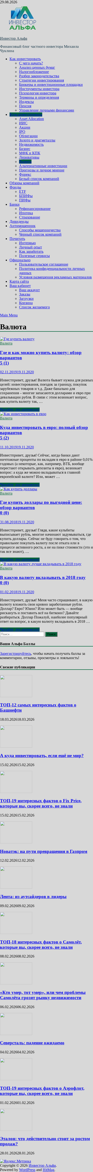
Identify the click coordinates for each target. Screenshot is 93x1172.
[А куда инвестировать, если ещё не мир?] (16, 746)
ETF (22, 192)
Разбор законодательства (39, 76)
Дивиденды (19, 221)
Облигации (28, 136)
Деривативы (29, 157)
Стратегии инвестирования (41, 80)
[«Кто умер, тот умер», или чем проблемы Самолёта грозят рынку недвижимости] (16, 983)
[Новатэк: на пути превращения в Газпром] (16, 842)
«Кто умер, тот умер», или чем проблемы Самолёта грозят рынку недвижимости (43, 995)
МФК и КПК (29, 153)
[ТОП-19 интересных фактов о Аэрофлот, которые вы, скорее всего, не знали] (16, 1079)
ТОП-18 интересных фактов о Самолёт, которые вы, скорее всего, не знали (41, 944)
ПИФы (25, 200)
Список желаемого (34, 307)
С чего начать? (31, 63)
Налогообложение (34, 72)
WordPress (27, 1170)
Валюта (25, 162)
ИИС (23, 123)
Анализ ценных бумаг (37, 67)
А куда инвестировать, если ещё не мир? (42, 755)
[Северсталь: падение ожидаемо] (16, 1034)
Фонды (15, 187)
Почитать (17, 239)
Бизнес (24, 149)
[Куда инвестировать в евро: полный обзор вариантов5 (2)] (46, 414)
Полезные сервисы (34, 256)
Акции (24, 127)
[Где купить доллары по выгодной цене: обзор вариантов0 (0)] (46, 489)
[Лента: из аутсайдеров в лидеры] (16, 887)
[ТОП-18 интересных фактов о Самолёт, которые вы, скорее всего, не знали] (16, 933)
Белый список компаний (39, 179)
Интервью (27, 243)
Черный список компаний (40, 234)
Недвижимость (31, 144)
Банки (15, 204)
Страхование (29, 217)
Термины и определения (39, 97)
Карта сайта (19, 281)
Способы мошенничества (40, 230)
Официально (20, 260)
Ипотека (26, 213)
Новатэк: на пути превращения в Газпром (43, 851)
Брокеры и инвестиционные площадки (51, 85)
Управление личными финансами (46, 110)
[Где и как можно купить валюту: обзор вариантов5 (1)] (46, 339)
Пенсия (25, 106)
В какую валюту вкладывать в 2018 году (43, 580)
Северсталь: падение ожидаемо (32, 1042)
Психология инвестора (37, 93)
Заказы (24, 294)
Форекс (25, 174)
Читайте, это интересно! (20, 410)
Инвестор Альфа (13, 38)
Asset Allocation (31, 119)
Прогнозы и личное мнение (41, 170)
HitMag (48, 1170)
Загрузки (26, 299)
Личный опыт (30, 247)
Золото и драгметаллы (37, 140)
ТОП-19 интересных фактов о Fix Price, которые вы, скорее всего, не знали (41, 803)
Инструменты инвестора (39, 89)
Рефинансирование (35, 209)
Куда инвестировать (26, 114)
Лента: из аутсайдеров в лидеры (33, 896)
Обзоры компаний (24, 183)
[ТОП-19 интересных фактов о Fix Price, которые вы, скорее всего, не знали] (16, 792)
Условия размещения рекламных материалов (55, 277)
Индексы (26, 102)
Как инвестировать (25, 59)
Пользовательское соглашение (43, 264)
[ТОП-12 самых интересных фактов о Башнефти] (16, 696)
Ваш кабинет (20, 286)
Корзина (26, 303)
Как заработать (31, 251)
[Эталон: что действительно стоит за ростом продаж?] (16, 1130)
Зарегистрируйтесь (15, 654)
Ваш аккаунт (29, 290)
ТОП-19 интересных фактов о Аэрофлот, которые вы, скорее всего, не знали (42, 1091)
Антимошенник (23, 226)
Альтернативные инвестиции (43, 166)
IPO (22, 132)
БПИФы (26, 196)
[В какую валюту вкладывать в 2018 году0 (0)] (46, 564)
